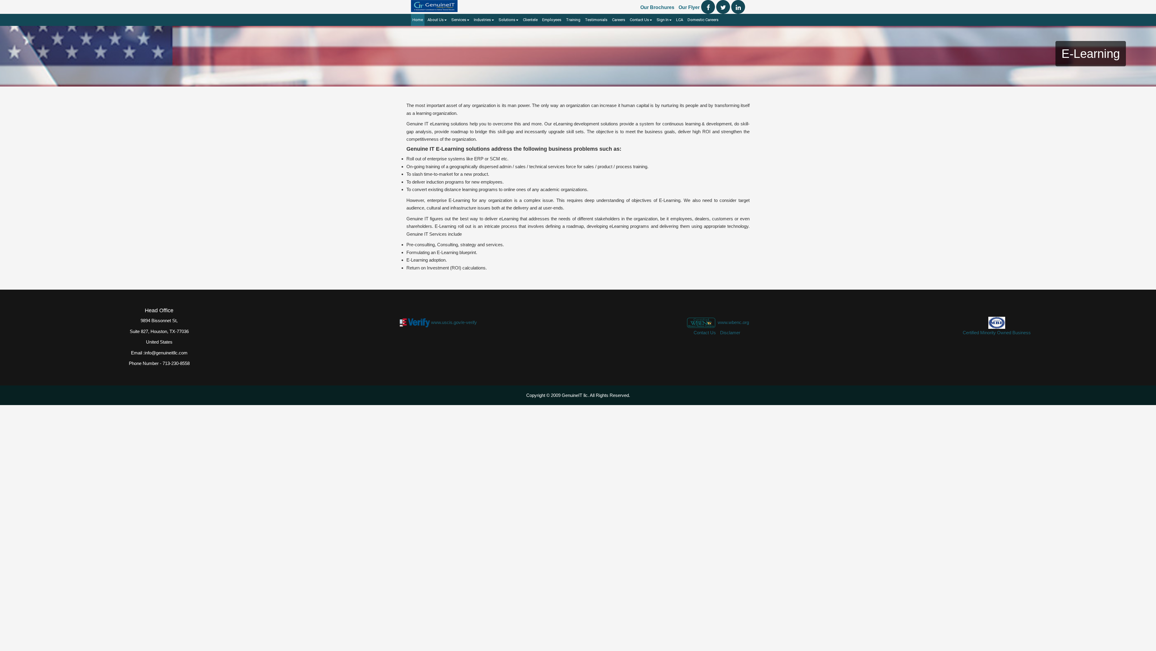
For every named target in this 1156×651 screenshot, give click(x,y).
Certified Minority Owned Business (997, 332)
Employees (551, 19)
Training (573, 19)
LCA (679, 19)
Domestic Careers (703, 19)
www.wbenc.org (733, 322)
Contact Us (705, 332)
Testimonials (596, 19)
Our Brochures (657, 7)
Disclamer (730, 332)
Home (417, 19)
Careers (618, 19)
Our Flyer (689, 7)
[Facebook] (708, 7)
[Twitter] (723, 7)
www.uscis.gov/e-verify (454, 322)
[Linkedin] (738, 7)
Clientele (530, 19)
